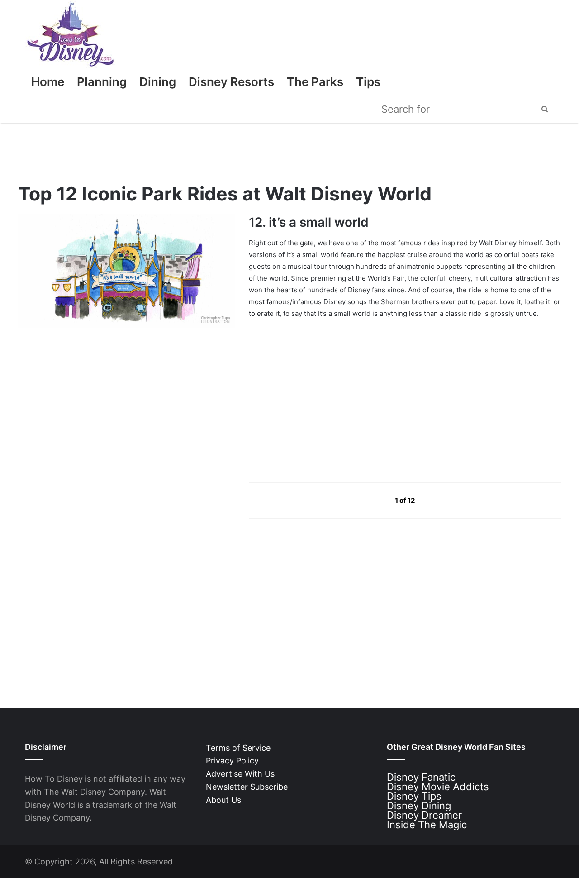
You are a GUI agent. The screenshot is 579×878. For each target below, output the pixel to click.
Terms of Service (238, 748)
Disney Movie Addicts (438, 786)
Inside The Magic (427, 824)
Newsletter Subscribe (247, 787)
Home (47, 82)
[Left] (374, 500)
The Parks (315, 82)
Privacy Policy (232, 760)
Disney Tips (414, 796)
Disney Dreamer (424, 815)
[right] (436, 500)
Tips (368, 82)
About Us (223, 800)
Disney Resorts (231, 82)
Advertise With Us (240, 773)
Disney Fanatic (421, 777)
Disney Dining (419, 805)
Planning (102, 82)
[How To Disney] (70, 34)
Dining (157, 82)
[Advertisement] (316, 388)
